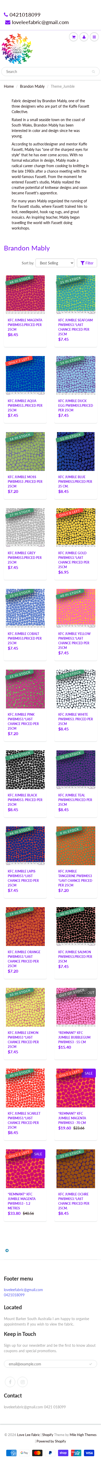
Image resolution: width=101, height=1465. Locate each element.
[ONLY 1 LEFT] (75, 1087)
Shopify (47, 1435)
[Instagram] (22, 1382)
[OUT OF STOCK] (75, 1007)
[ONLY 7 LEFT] (25, 375)
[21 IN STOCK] (75, 294)
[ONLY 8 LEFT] (75, 527)
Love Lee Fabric (28, 1435)
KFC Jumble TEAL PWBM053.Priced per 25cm (75, 800)
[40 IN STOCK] (75, 608)
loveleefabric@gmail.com (40, 22)
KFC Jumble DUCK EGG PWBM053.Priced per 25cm (75, 405)
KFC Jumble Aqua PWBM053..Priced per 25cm (25, 405)
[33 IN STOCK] (25, 1007)
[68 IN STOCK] (25, 294)
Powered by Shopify (51, 1441)
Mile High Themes (83, 1435)
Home (9, 86)
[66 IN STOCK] (25, 845)
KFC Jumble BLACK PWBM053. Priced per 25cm (25, 800)
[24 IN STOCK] (75, 769)
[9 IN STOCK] (75, 845)
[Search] (93, 72)
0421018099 (25, 14)
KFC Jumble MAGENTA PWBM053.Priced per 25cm (25, 324)
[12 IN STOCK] (76, 451)
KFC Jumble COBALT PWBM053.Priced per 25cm (25, 638)
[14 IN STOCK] (75, 375)
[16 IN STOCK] (25, 451)
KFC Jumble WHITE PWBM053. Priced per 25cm (75, 719)
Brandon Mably (32, 86)
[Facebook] (10, 1382)
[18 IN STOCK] (25, 769)
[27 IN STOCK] (25, 527)
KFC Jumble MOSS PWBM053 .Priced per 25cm (25, 481)
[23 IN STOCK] (25, 608)
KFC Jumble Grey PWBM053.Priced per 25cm (25, 557)
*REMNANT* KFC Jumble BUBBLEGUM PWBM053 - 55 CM (74, 1037)
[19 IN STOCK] (25, 926)
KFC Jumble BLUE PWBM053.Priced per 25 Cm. (75, 481)
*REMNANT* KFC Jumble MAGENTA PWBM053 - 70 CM (72, 1118)
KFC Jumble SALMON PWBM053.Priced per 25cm (75, 956)
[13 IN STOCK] (75, 688)
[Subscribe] (90, 1364)
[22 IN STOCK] (75, 1168)
